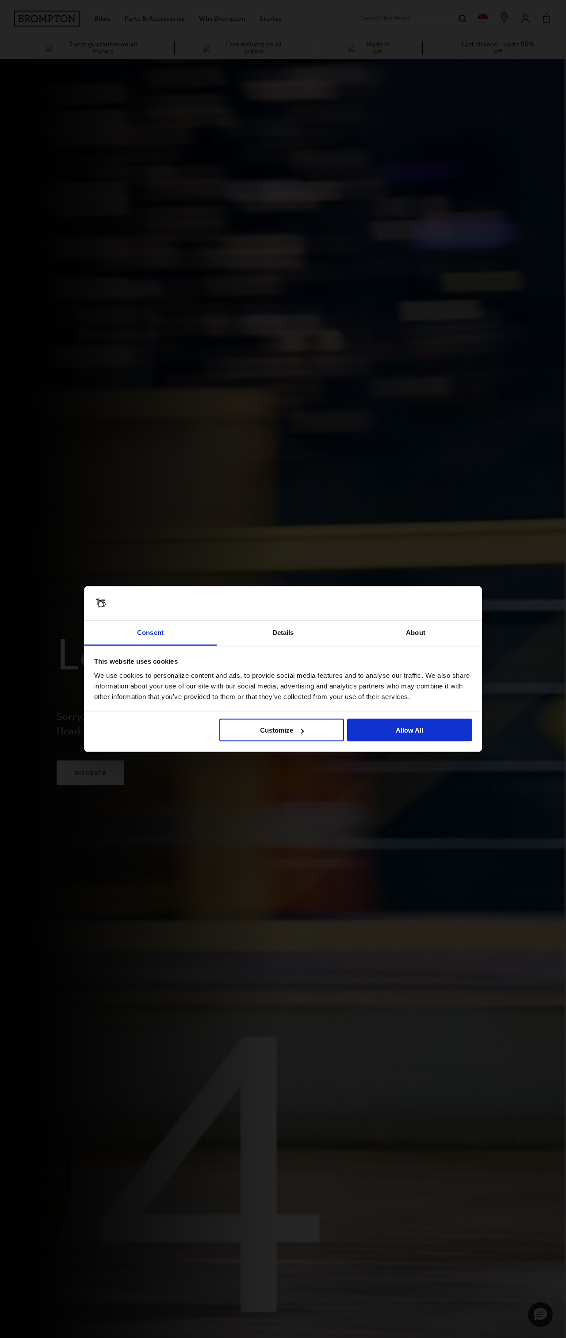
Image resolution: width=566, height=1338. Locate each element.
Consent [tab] (150, 632)
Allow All (409, 730)
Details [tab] (283, 632)
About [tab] (415, 632)
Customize (276, 730)
